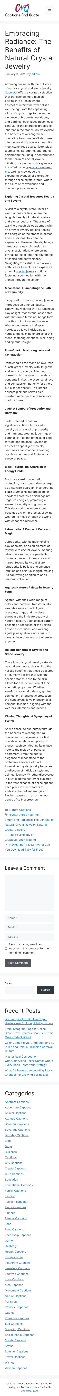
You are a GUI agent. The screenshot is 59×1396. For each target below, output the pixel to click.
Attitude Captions (16, 1118)
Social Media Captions (19, 1334)
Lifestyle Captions (17, 1273)
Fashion (10, 1196)
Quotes (9, 1312)
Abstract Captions (17, 1102)
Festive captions (15, 1207)
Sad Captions (14, 1323)
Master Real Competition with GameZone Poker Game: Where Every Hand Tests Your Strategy (29, 1061)
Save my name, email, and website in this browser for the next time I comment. (29, 948)
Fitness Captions (16, 1218)
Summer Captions (16, 1351)
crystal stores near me (24, 814)
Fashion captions (16, 1201)
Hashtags (11, 1246)
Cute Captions (14, 1174)
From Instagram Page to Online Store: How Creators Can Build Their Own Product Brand (29, 1033)
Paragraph (12, 1301)
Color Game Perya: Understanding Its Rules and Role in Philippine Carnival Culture (29, 1047)
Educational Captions (19, 1185)
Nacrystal (11, 92)
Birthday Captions (17, 1135)
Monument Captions (18, 1290)
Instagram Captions (17, 1262)
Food (8, 1224)
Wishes (9, 1362)
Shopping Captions (17, 1329)
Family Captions (15, 1190)
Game (9, 1240)
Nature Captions (20, 809)
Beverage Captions (17, 1129)
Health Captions (15, 1251)
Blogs (8, 1146)
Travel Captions (15, 1357)
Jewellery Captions (17, 1268)
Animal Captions (15, 1113)
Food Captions (14, 1229)
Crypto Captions (15, 1168)
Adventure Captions (18, 1107)
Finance (10, 1212)
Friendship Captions (18, 1235)
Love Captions (14, 1279)
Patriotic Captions (16, 1307)
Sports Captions (15, 1340)
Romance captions (17, 1318)
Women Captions (16, 1368)
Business (11, 1151)
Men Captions (14, 1285)
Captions (11, 1157)
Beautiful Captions (17, 1124)
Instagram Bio (14, 1257)
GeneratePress (29, 1390)
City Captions (13, 1163)
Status (9, 1346)
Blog (8, 1140)
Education (11, 1179)
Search (9, 983)
